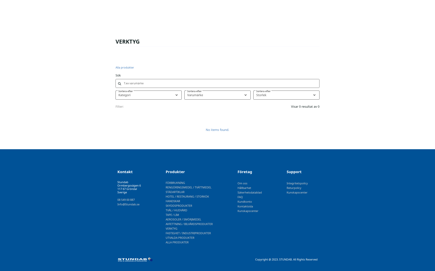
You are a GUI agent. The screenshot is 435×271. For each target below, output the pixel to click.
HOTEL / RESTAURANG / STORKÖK (187, 196)
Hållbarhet (244, 188)
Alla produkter (125, 67)
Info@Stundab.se (128, 204)
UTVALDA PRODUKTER (180, 238)
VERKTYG (171, 228)
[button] (149, 95)
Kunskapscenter (248, 211)
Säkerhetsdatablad (250, 192)
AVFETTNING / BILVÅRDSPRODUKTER (189, 224)
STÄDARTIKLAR (175, 192)
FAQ (240, 197)
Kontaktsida (245, 206)
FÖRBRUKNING (175, 183)
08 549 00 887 (126, 199)
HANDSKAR (173, 201)
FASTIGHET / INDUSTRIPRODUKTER (188, 233)
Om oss (242, 183)
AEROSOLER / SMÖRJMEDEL (183, 219)
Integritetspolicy (297, 183)
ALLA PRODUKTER (177, 242)
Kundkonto (245, 201)
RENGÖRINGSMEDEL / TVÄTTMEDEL (188, 187)
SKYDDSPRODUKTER (179, 206)
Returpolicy (294, 188)
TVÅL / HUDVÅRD (176, 210)
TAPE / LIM (172, 215)
